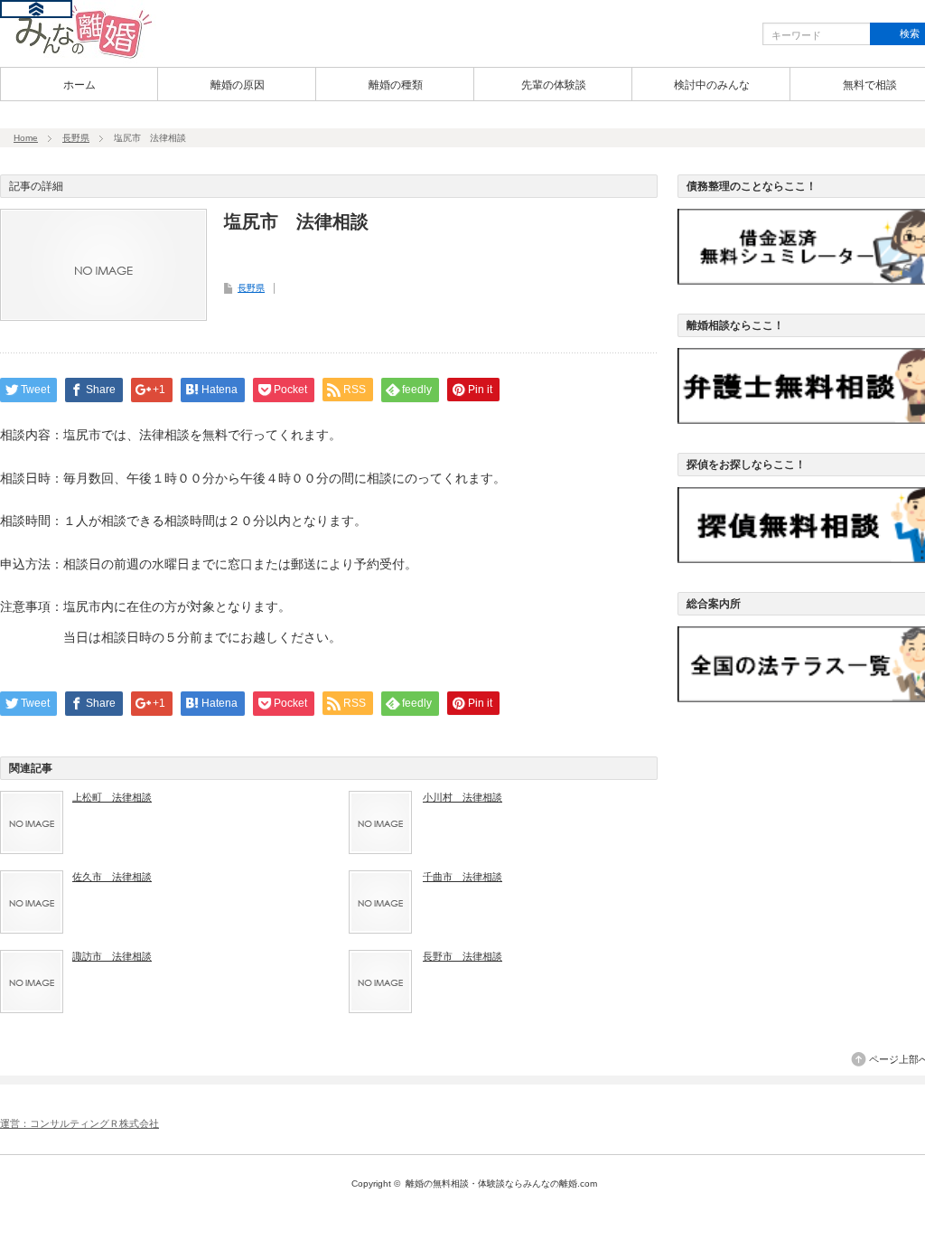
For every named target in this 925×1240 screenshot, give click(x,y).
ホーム (79, 85)
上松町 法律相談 (112, 797)
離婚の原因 (237, 85)
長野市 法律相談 (462, 956)
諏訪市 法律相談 (112, 956)
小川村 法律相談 (462, 797)
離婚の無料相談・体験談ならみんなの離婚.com (501, 1183)
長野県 (75, 138)
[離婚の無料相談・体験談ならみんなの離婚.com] (78, 57)
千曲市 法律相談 (462, 876)
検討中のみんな (712, 85)
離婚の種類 (396, 85)
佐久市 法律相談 (112, 876)
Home (26, 138)
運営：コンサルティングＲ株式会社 (79, 1123)
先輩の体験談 (553, 85)
